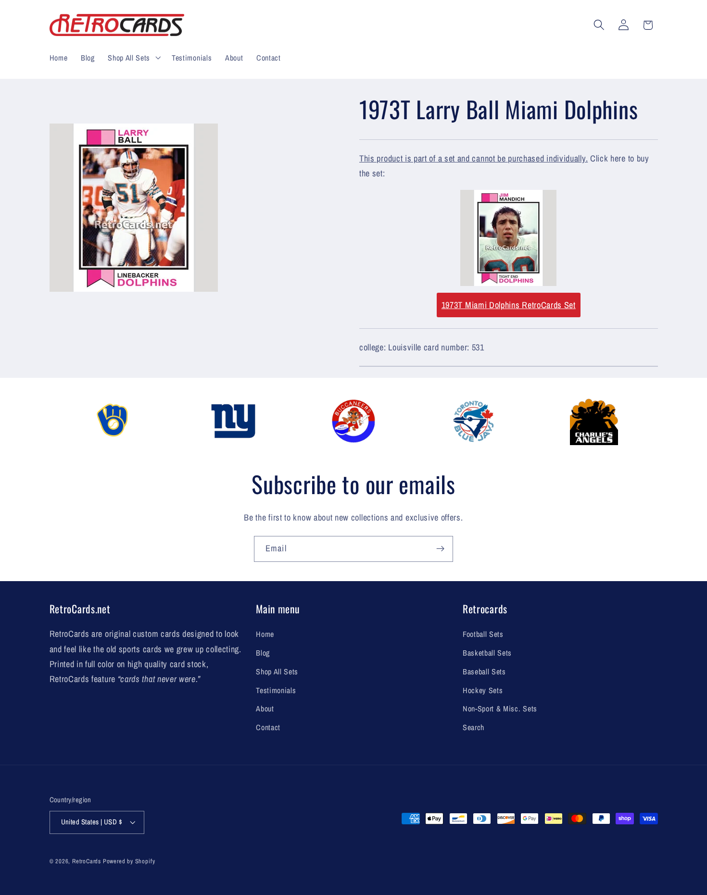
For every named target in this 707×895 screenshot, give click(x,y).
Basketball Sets (487, 652)
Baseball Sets (484, 671)
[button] (133, 57)
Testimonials (276, 690)
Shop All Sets (277, 671)
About (265, 708)
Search (473, 727)
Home (265, 634)
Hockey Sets (483, 690)
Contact (268, 727)
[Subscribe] (440, 549)
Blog (263, 652)
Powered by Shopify (129, 861)
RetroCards (86, 861)
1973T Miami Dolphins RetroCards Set (509, 305)
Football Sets (483, 634)
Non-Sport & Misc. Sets (500, 708)
